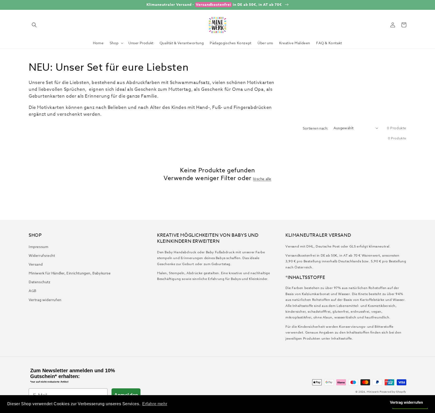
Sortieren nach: (316, 128)
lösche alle (262, 179)
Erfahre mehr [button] (154, 404)
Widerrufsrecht (42, 255)
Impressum (38, 246)
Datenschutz (40, 281)
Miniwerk (373, 391)
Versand (36, 264)
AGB (33, 290)
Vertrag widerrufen (45, 299)
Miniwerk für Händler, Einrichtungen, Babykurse (70, 273)
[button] (34, 24)
